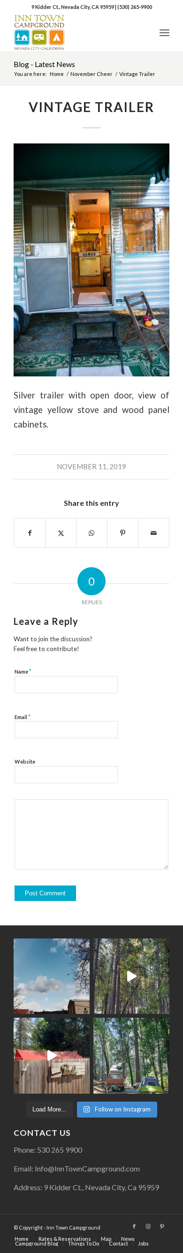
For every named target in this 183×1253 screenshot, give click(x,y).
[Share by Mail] (153, 533)
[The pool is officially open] (52, 1056)
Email (22, 716)
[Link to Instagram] (148, 1226)
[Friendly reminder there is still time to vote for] (131, 1056)
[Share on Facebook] (29, 533)
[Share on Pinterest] (122, 533)
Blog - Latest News (44, 64)
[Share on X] (61, 533)
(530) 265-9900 (134, 7)
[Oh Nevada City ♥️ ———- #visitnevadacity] (52, 976)
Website (25, 761)
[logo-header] (76, 32)
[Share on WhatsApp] (91, 533)
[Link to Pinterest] (162, 1226)
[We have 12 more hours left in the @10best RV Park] (131, 976)
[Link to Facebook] (134, 1226)
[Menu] (164, 32)
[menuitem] (164, 32)
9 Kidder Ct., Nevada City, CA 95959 (73, 7)
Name (23, 671)
